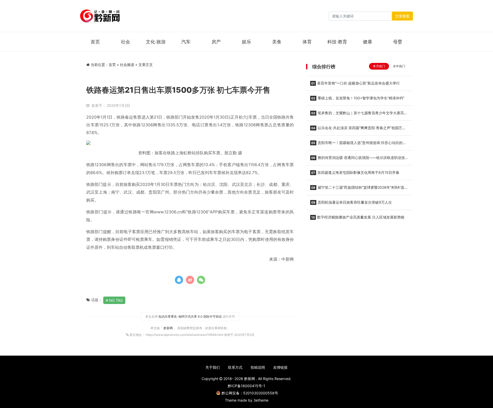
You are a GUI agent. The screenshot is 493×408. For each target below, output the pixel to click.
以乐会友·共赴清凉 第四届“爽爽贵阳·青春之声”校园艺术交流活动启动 (358, 129)
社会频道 (127, 64)
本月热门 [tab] (379, 66)
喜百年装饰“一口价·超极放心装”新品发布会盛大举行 (355, 83)
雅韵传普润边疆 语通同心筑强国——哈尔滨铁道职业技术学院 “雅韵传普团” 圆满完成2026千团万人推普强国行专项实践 (359, 159)
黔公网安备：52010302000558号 (250, 393)
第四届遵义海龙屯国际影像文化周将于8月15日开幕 (355, 172)
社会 (125, 41)
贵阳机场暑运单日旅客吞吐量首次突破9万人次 (351, 202)
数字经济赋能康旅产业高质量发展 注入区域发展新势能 (357, 217)
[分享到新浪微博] (190, 280)
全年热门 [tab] (399, 66)
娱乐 (246, 41)
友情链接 (280, 367)
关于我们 (212, 367)
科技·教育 (337, 41)
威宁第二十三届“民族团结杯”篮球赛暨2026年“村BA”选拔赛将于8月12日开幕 (359, 189)
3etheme (260, 400)
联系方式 (235, 367)
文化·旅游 (156, 41)
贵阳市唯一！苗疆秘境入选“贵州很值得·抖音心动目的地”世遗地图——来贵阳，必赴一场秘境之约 (358, 144)
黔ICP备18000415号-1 (246, 386)
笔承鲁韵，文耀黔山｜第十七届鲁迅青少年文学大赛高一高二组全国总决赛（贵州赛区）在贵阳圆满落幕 (358, 114)
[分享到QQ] (179, 280)
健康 (367, 41)
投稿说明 (258, 367)
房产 (216, 41)
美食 (276, 41)
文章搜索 (402, 16)
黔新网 (169, 328)
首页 (95, 41)
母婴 (397, 41)
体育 (307, 41)
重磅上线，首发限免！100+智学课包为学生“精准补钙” (357, 98)
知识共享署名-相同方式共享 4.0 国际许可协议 (190, 316)
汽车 (186, 41)
